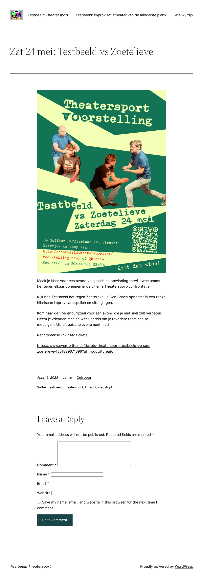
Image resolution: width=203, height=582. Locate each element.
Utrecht (90, 387)
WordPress (184, 566)
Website (43, 493)
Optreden (84, 377)
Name (43, 474)
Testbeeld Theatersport (48, 15)
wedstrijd (105, 387)
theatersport (73, 387)
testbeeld (56, 387)
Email (43, 483)
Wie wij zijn (183, 15)
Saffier (42, 387)
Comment (46, 465)
